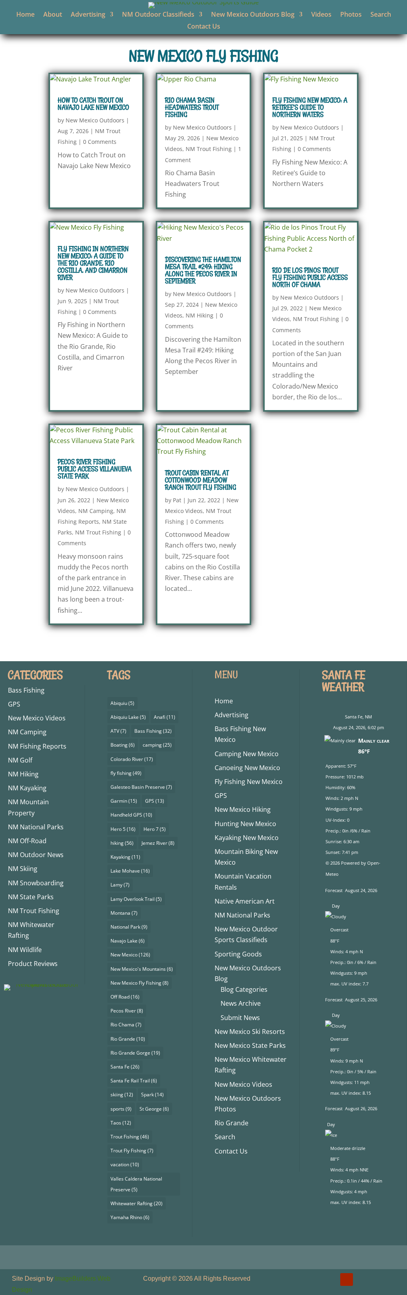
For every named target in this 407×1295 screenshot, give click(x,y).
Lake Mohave (130, 870)
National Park (128, 926)
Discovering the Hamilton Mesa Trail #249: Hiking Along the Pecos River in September (203, 270)
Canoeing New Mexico (247, 767)
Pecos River (126, 1010)
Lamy (120, 884)
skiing (121, 1094)
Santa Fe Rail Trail (133, 1080)
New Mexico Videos (37, 718)
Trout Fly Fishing (131, 1150)
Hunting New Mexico (245, 823)
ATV (118, 731)
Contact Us (203, 27)
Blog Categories (244, 989)
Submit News (240, 1017)
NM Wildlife (25, 949)
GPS (14, 704)
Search (380, 15)
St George (154, 1108)
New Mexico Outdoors (95, 120)
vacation (124, 1164)
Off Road (125, 996)
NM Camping (95, 511)
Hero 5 (123, 829)
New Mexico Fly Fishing (139, 982)
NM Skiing (22, 868)
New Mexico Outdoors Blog (253, 15)
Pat (177, 500)
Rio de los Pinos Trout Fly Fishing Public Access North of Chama (310, 277)
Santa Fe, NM (358, 717)
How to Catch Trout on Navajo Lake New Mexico (93, 104)
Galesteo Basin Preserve (141, 787)
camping (157, 744)
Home (25, 15)
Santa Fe (125, 1066)
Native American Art (245, 901)
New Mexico (130, 954)
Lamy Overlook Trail (136, 899)
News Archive (241, 1003)
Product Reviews (33, 963)
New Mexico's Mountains (141, 969)
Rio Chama (125, 1024)
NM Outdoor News (36, 854)
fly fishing (125, 773)
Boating (122, 744)
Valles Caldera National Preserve (136, 1184)
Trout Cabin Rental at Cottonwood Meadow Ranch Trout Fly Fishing (200, 480)
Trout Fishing (129, 1136)
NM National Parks (36, 827)
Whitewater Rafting (136, 1203)
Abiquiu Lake (128, 717)
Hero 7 (154, 829)
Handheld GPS (131, 814)
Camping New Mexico (247, 753)
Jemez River (157, 843)
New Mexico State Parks (250, 1045)
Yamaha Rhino (129, 1217)
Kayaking (125, 857)
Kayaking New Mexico (247, 837)
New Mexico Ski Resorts (250, 1031)
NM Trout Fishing (209, 149)
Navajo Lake (127, 940)
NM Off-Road (27, 840)
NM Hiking (199, 315)
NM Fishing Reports (37, 746)
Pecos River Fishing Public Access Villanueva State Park (95, 468)
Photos (351, 15)
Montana (124, 913)
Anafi (164, 717)
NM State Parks (31, 896)
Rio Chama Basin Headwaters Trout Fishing (192, 107)
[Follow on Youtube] (346, 1279)
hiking (122, 843)
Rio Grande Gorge (135, 1052)
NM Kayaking (27, 788)
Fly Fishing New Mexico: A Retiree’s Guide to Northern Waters (309, 107)
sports (121, 1108)
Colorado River (131, 759)
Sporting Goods (238, 954)
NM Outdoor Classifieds (158, 15)
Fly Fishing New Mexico (249, 781)
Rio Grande (127, 1039)
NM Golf (20, 760)
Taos (120, 1122)
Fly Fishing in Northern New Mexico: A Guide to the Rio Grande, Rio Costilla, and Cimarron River (93, 263)
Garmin (123, 801)
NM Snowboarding (36, 883)
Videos (321, 15)
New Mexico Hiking (243, 809)
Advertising (88, 15)
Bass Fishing (26, 690)
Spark (152, 1094)
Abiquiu (122, 703)
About (52, 15)
